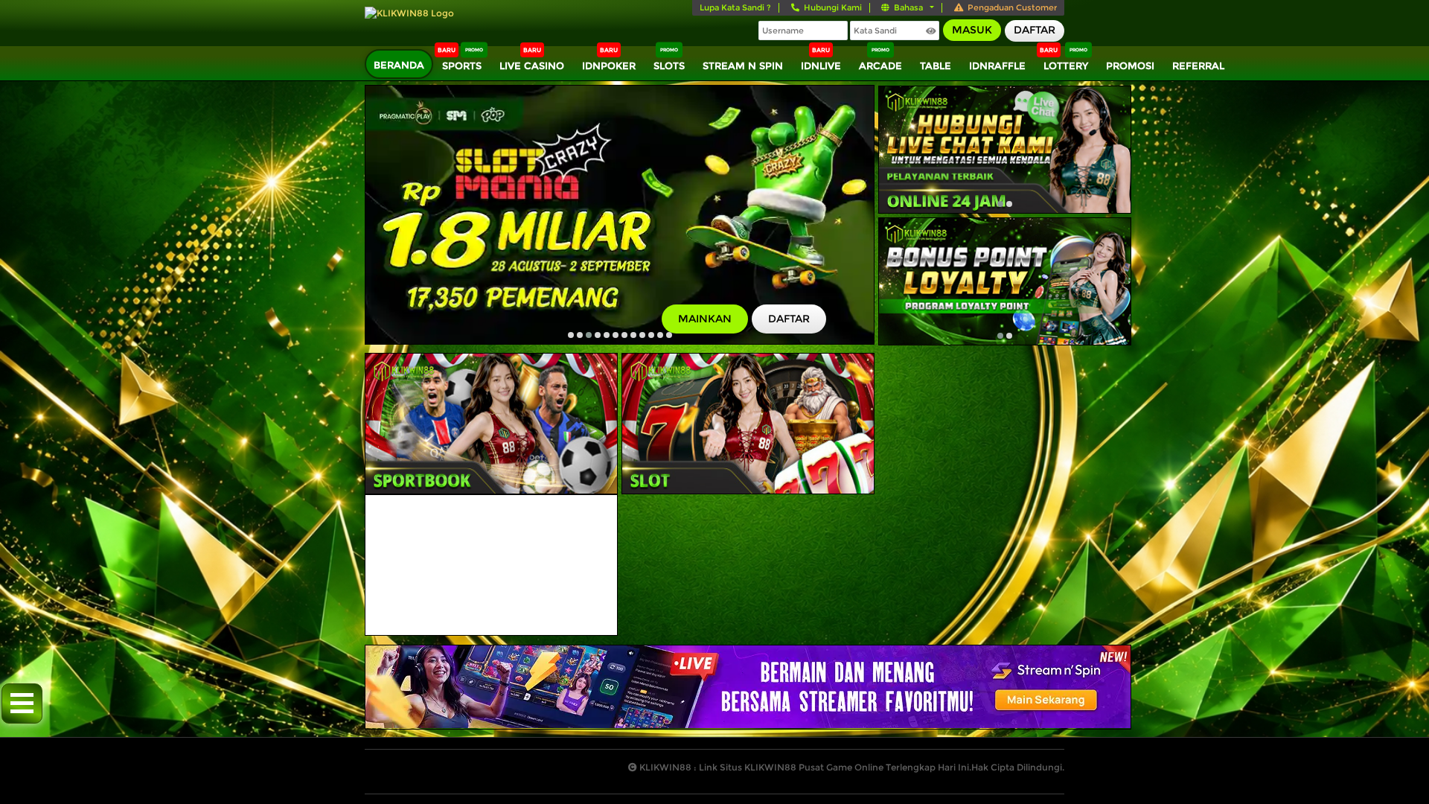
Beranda (399, 65)
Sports (462, 65)
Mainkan (705, 318)
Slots (669, 65)
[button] (570, 335)
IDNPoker (609, 65)
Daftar (1034, 29)
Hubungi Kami (833, 7)
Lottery (1065, 65)
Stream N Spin (743, 65)
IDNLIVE (821, 65)
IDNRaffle (997, 65)
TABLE (935, 65)
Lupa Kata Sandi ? (735, 7)
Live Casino (531, 65)
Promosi (1130, 65)
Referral (1198, 65)
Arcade (880, 65)
